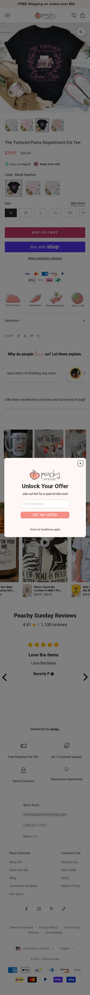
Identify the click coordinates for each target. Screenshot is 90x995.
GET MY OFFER (45, 515)
